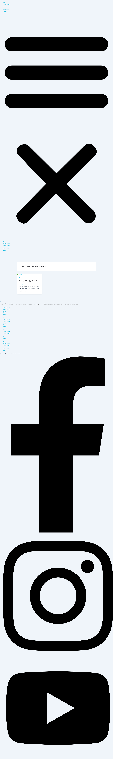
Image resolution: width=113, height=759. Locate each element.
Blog (4, 2)
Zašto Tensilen (6, 6)
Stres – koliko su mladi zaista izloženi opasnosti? (28, 281)
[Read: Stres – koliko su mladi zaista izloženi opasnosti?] (22, 274)
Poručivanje (6, 9)
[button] (56, 127)
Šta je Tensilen (6, 4)
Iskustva (5, 7)
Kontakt (5, 11)
